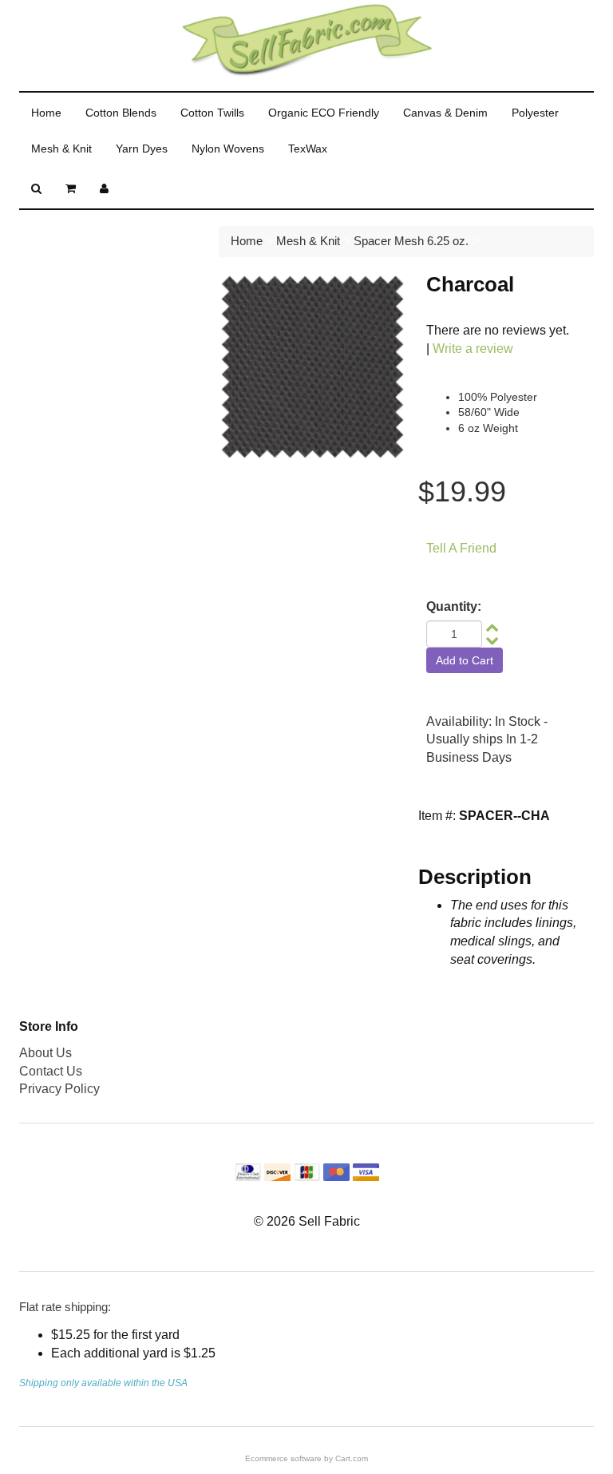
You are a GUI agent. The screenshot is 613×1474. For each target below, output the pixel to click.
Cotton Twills (212, 112)
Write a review (473, 348)
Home (46, 112)
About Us (45, 1053)
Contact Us (50, 1071)
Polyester (535, 112)
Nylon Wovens (228, 148)
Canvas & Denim (445, 112)
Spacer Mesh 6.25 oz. (411, 241)
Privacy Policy (59, 1089)
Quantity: (453, 606)
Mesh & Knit (61, 148)
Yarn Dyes (142, 148)
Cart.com (351, 1458)
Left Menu (63, 246)
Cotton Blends (120, 112)
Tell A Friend (461, 548)
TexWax (307, 148)
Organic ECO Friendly (323, 112)
